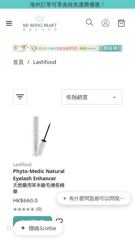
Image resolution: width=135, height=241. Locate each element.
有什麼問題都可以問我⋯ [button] (94, 198)
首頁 (18, 61)
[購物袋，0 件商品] (121, 23)
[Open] (9, 23)
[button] (9, 228)
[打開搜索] (89, 23)
